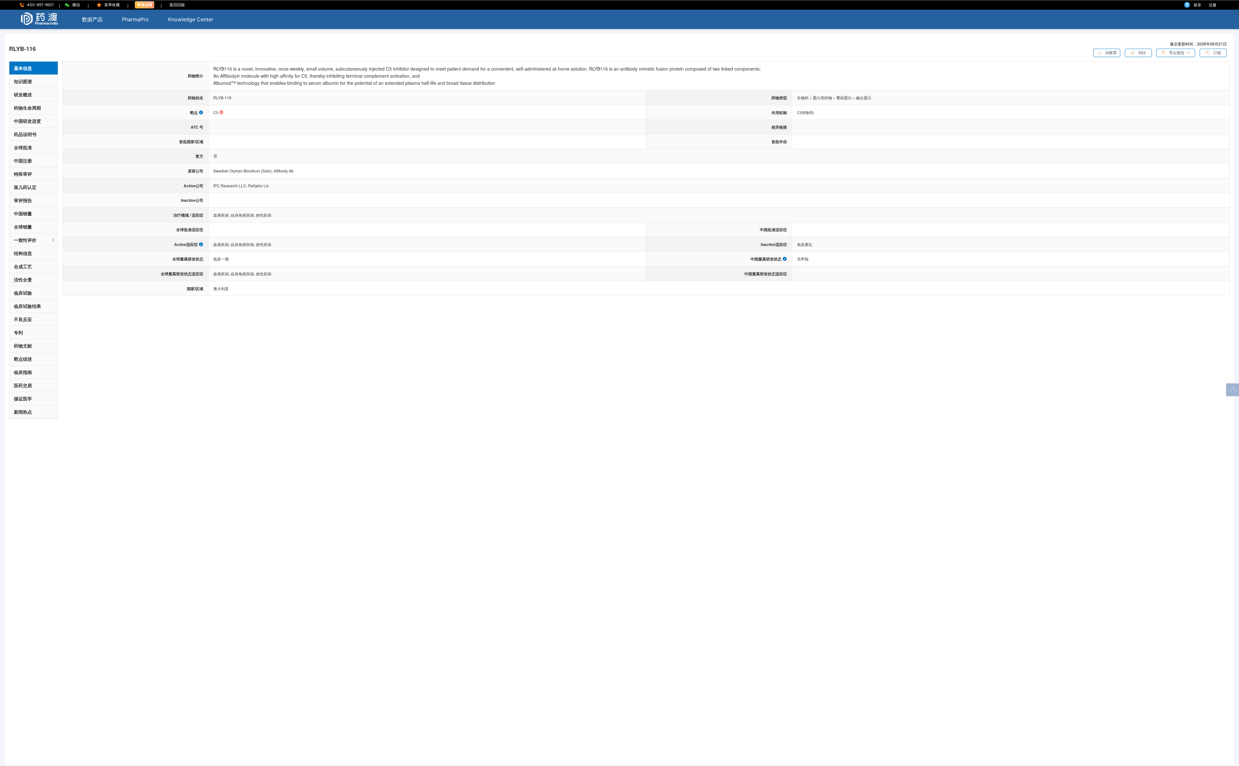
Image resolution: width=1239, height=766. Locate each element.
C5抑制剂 (805, 112)
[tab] (33, 240)
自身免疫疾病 (243, 215)
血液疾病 (222, 215)
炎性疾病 (263, 215)
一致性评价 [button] (25, 240)
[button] (1175, 52)
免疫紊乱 (804, 244)
